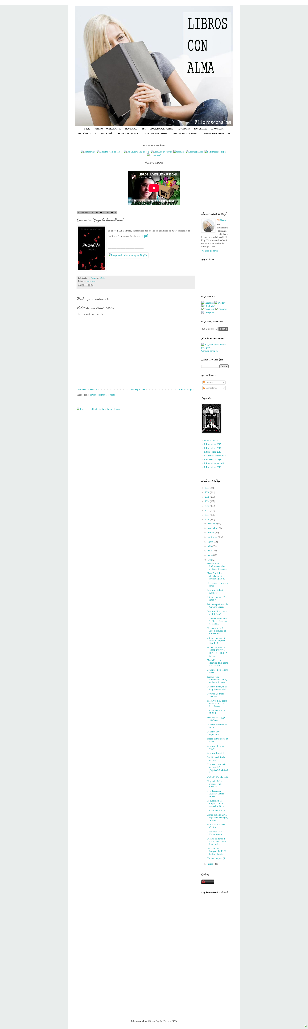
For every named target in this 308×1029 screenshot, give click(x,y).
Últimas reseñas (211, 440)
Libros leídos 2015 (212, 452)
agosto (211, 542)
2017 (207, 488)
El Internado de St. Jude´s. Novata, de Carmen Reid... (216, 631)
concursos (91, 281)
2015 (207, 497)
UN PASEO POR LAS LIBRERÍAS (216, 133)
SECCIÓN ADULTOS (87, 133)
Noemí (223, 220)
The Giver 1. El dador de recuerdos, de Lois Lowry (217, 703)
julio (210, 546)
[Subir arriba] (306, 1026)
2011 (207, 515)
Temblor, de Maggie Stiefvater (216, 719)
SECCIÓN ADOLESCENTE (161, 129)
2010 (207, 519)
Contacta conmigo (209, 351)
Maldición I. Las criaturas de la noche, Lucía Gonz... (218, 663)
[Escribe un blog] (82, 285)
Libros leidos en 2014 (214, 463)
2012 (207, 510)
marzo (211, 864)
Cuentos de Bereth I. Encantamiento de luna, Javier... (216, 841)
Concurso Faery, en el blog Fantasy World (217, 688)
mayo (210, 555)
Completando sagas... (213, 459)
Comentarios (211, 388)
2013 (207, 506)
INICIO (87, 129)
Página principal (138, 389)
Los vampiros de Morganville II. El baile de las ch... (216, 851)
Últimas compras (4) (216, 810)
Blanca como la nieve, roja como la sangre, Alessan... (217, 818)
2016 (207, 492)
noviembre (213, 528)
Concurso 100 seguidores (213, 733)
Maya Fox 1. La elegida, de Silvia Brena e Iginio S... (216, 576)
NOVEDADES (131, 129)
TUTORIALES (184, 129)
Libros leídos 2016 (212, 448)
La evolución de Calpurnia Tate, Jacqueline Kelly (215, 803)
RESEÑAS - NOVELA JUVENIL (108, 129)
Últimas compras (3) (216, 858)
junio (210, 551)
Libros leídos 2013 (212, 467)
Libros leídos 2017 (212, 444)
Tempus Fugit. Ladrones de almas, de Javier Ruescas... (217, 566)
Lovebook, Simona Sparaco (215, 695)
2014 (207, 501)
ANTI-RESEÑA (107, 133)
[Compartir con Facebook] (88, 285)
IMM (143, 129)
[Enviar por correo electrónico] (79, 285)
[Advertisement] (215, 951)
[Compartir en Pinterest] (91, 285)
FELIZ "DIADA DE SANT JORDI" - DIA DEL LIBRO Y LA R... (217, 651)
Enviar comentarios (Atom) (102, 395)
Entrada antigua (186, 389)
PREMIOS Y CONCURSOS (129, 133)
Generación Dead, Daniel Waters (215, 833)
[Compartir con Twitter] (85, 285)
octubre (211, 532)
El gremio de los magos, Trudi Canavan (214, 784)
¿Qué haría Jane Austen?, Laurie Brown (215, 794)
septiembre (213, 537)
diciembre (212, 523)
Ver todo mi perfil (209, 251)
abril (210, 560)
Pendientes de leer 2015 (215, 456)
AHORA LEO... (217, 129)
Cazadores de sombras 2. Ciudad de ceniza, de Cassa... (217, 621)
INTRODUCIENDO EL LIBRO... (185, 133)
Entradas (209, 382)
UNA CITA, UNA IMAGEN (156, 133)
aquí (144, 235)
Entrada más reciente (87, 389)
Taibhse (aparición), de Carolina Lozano (217, 605)
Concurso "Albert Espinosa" (215, 591)
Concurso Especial (215, 753)
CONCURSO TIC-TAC (217, 777)
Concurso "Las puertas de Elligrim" (217, 612)
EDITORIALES (200, 129)
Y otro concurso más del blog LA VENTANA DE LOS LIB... (218, 768)
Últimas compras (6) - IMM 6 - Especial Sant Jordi (217, 641)
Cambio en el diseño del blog (216, 758)
